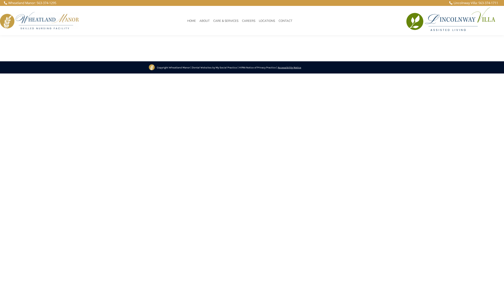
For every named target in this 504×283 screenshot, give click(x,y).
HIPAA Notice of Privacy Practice (257, 67)
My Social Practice (226, 67)
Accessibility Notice (289, 67)
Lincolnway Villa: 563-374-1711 (476, 3)
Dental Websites (202, 67)
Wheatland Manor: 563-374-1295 (32, 3)
